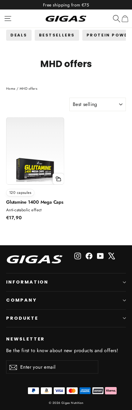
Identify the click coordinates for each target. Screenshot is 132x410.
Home (11, 88)
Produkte (22, 318)
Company (21, 300)
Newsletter (25, 339)
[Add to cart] (58, 179)
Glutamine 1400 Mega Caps (35, 202)
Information (27, 282)
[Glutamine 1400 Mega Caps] (35, 156)
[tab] (19, 35)
